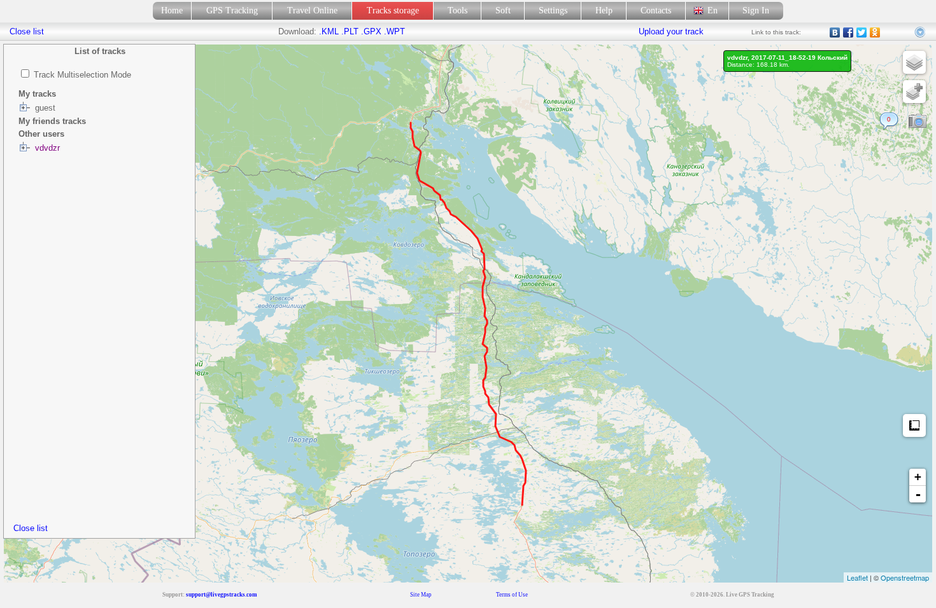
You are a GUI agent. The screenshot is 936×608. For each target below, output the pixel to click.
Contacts (655, 10)
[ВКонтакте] (835, 32)
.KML (329, 31)
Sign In (755, 10)
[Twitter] (862, 32)
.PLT (349, 31)
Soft (503, 10)
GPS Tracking (232, 10)
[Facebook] (848, 32)
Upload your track (671, 31)
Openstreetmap (905, 577)
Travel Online (312, 10)
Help (604, 10)
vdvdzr (47, 148)
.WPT (394, 31)
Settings (553, 10)
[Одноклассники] (875, 32)
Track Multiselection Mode (82, 74)
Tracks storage (393, 10)
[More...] (920, 32)
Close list (30, 528)
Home (172, 10)
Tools (457, 10)
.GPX (371, 31)
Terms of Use (512, 594)
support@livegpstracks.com (221, 594)
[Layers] (914, 62)
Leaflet (857, 577)
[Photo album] (917, 121)
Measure (914, 425)
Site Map (421, 594)
